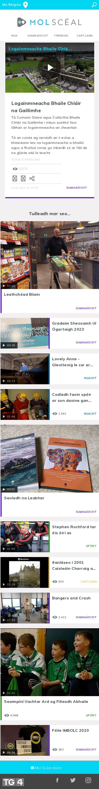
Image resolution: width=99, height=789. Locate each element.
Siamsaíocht (37, 35)
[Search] (94, 5)
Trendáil (61, 35)
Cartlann (85, 35)
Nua (14, 35)
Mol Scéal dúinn (48, 768)
